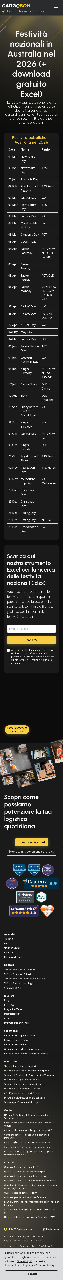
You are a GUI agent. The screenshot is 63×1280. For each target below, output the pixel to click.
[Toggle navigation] (56, 7)
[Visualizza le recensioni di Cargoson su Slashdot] (41, 897)
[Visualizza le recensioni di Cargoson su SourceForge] (47, 911)
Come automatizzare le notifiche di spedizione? (27, 1146)
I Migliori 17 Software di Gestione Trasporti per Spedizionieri (27, 1116)
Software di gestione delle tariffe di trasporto (26, 1070)
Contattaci (9, 952)
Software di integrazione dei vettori (21, 1079)
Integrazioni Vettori (13, 1009)
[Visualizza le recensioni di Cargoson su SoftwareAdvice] (24, 911)
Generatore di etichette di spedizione (22, 1049)
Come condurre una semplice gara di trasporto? (28, 1130)
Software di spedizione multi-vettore (22, 1088)
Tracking (8, 938)
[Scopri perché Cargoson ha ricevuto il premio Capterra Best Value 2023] (19, 870)
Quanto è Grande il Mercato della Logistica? (25, 1176)
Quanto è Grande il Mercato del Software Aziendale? (30, 1180)
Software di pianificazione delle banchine (24, 1097)
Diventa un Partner (13, 956)
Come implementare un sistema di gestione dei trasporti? (27, 1136)
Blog (6, 1000)
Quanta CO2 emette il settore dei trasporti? (25, 1171)
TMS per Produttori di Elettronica (20, 969)
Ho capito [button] (31, 1273)
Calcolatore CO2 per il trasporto (20, 1035)
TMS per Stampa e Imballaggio (19, 983)
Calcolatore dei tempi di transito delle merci (26, 1053)
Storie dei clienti (12, 947)
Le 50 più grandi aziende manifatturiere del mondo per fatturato (31, 1203)
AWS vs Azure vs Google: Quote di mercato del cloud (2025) (30, 1211)
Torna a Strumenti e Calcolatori (17, 729)
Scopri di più (24, 1261)
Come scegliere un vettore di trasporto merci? (27, 1142)
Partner (8, 1018)
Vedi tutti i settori (12, 987)
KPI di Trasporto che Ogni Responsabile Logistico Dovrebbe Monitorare (28, 1153)
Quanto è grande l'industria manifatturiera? (25, 1197)
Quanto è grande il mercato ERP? (20, 1192)
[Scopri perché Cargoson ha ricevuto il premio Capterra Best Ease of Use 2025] (34, 870)
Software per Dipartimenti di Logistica (23, 1102)
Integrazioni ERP (12, 1013)
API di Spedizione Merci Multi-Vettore (22, 1093)
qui (54, 1265)
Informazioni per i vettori (16, 1022)
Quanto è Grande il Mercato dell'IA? (21, 1167)
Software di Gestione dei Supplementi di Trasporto (29, 1075)
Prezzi (7, 943)
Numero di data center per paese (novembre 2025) (29, 1217)
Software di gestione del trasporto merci (24, 1084)
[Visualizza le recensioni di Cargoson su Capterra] (40, 883)
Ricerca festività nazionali (16, 1040)
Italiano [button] (51, 1229)
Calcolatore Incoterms (15, 1044)
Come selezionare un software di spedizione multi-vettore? (29, 1124)
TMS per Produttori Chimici (17, 974)
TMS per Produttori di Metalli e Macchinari (25, 978)
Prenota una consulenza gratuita (31, 851)
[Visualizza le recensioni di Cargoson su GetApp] (25, 897)
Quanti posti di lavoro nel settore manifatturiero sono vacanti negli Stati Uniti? (31, 1187)
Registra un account (31, 842)
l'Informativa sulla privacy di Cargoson (29, 655)
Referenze (9, 1004)
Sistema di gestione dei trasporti (20, 1066)
